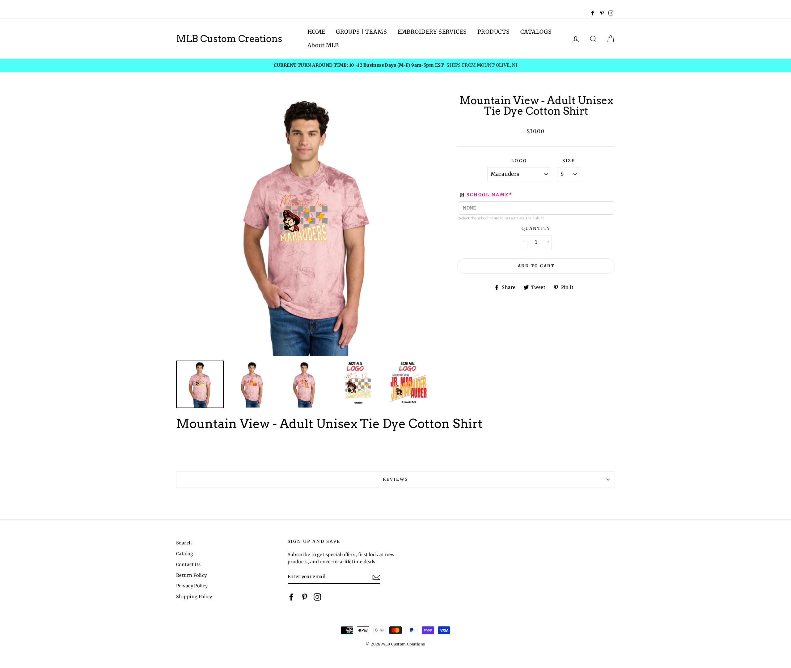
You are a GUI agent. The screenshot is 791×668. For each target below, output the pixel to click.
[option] (395, 65)
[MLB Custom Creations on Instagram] (317, 597)
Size (568, 160)
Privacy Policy (192, 586)
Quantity (536, 228)
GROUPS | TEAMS (361, 31)
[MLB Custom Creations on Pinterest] (304, 597)
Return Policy (191, 575)
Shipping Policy (194, 596)
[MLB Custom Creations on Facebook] (291, 597)
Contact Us (188, 564)
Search (184, 543)
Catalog (184, 553)
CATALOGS (536, 31)
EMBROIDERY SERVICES (432, 31)
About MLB (323, 45)
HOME (316, 31)
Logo (519, 160)
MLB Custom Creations (229, 38)
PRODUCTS (493, 31)
